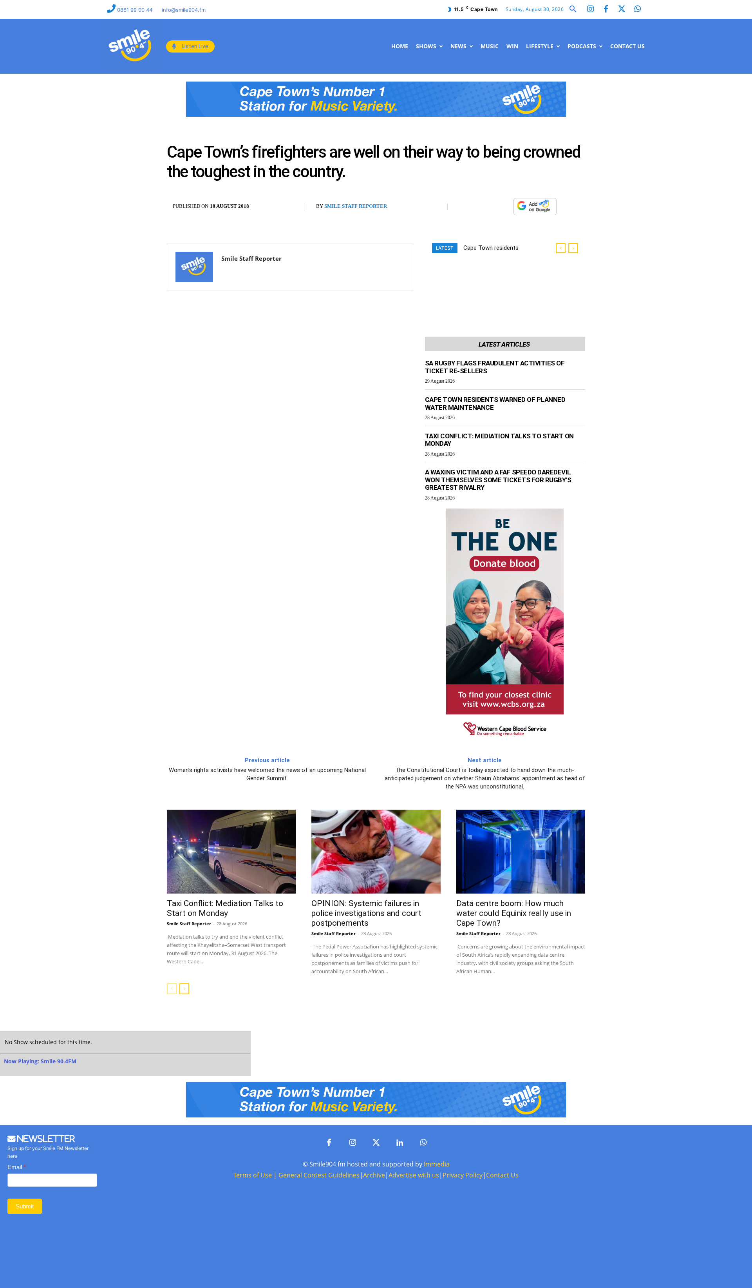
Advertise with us (414, 1175)
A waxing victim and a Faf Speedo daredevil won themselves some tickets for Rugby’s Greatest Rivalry (498, 479)
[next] (573, 248)
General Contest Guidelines (319, 1175)
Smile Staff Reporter (355, 206)
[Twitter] (621, 9)
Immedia (437, 1164)
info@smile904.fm (184, 10)
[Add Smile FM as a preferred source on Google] (535, 210)
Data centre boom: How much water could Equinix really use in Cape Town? (513, 913)
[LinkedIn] (399, 1143)
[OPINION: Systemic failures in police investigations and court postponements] (375, 852)
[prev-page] (172, 988)
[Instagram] (590, 9)
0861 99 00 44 (135, 10)
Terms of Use (252, 1175)
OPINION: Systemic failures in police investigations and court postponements (366, 913)
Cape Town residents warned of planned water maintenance (495, 403)
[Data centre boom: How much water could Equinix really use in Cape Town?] (520, 852)
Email (16, 1167)
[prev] (561, 248)
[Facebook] (606, 9)
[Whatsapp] (637, 9)
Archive (374, 1175)
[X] (485, 206)
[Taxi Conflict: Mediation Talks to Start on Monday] (231, 852)
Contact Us (502, 1175)
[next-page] (184, 988)
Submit (25, 1206)
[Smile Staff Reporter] (194, 267)
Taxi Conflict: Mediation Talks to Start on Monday (499, 440)
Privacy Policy (463, 1175)
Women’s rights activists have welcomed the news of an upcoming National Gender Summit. (267, 774)
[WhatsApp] (503, 206)
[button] (573, 9)
